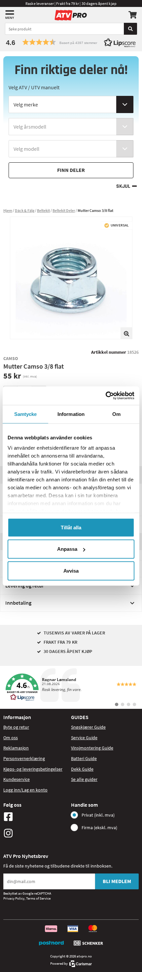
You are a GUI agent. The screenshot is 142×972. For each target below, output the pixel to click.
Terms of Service (38, 898)
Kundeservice (16, 779)
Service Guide (84, 738)
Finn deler (71, 170)
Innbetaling (18, 602)
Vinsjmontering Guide (92, 748)
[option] (71, 278)
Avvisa (71, 570)
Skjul (123, 186)
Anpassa (67, 549)
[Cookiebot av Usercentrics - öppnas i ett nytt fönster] (105, 395)
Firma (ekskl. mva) (99, 827)
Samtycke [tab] (25, 414)
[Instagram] (35, 833)
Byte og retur (16, 727)
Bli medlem (117, 881)
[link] (71, 687)
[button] (70, 42)
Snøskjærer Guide (88, 727)
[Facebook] (35, 817)
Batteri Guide (84, 758)
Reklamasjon (16, 748)
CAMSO (10, 358)
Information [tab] (71, 414)
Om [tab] (116, 414)
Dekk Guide (82, 769)
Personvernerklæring (24, 758)
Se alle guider (84, 779)
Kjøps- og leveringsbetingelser (32, 769)
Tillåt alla (71, 527)
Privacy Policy (13, 898)
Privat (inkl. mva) (98, 815)
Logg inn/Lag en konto (25, 790)
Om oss (10, 738)
